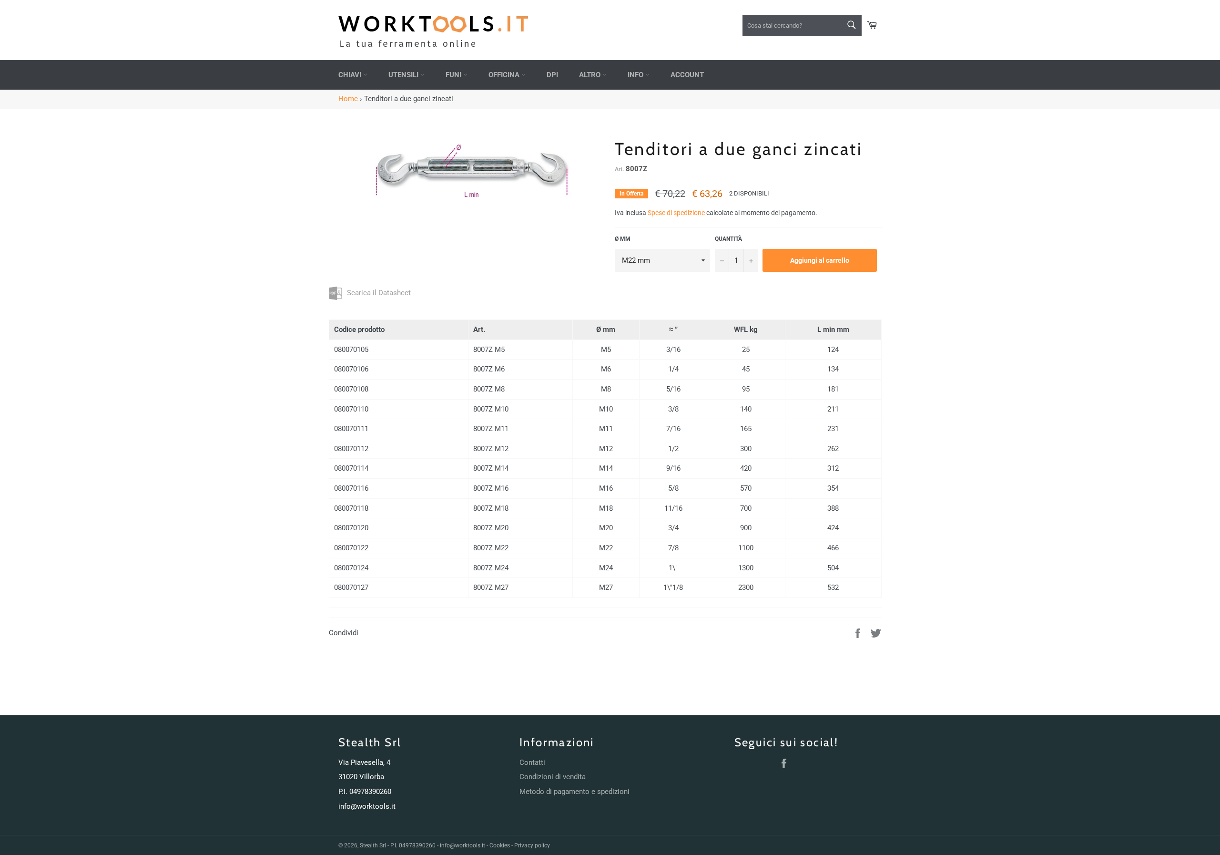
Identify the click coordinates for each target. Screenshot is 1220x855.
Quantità (728, 239)
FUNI (454, 75)
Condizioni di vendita (552, 777)
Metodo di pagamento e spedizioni (574, 791)
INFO (636, 75)
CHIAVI (350, 75)
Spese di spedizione (676, 212)
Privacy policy (532, 845)
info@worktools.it (367, 806)
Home (348, 98)
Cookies (499, 845)
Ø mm (622, 239)
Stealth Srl (373, 845)
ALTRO (590, 75)
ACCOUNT (687, 75)
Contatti (532, 762)
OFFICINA (504, 75)
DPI (552, 75)
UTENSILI (404, 75)
